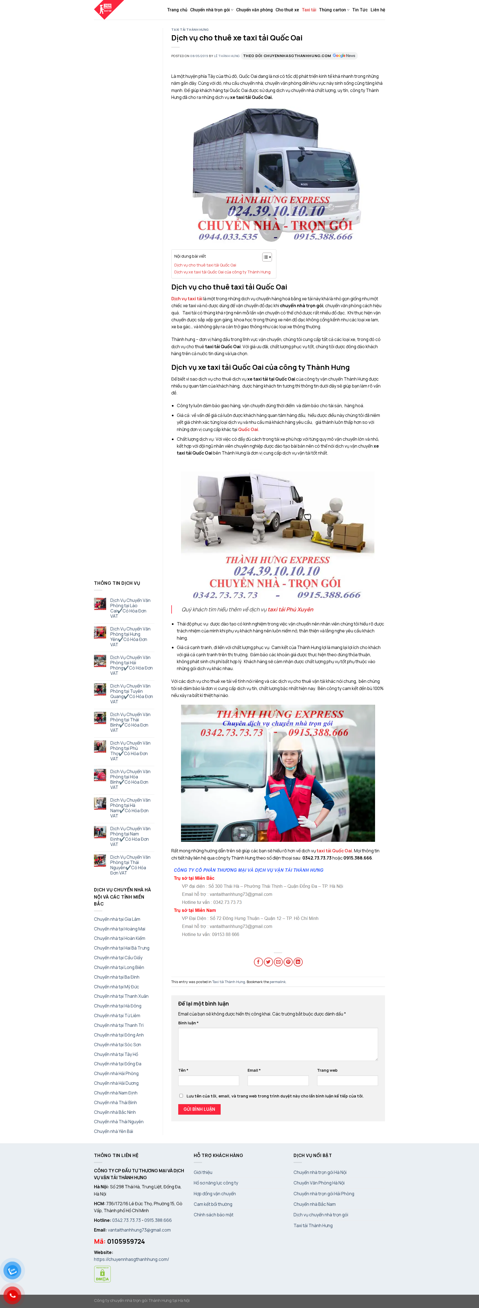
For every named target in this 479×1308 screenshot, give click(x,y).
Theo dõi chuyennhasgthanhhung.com (287, 55)
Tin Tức (360, 9)
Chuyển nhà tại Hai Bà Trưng (121, 948)
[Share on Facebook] (258, 962)
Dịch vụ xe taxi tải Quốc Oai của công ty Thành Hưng (222, 272)
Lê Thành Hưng (227, 56)
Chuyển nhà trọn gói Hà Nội (320, 1172)
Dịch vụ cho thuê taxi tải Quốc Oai (205, 265)
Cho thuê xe (287, 9)
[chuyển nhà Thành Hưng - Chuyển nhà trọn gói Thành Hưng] (109, 10)
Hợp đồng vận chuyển (215, 1194)
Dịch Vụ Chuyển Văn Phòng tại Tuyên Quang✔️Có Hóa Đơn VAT (131, 693)
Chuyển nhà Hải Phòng (116, 1073)
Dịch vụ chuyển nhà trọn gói (321, 1215)
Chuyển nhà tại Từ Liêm (117, 1015)
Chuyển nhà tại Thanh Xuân (121, 996)
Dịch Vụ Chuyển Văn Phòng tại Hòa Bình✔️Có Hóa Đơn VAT (130, 779)
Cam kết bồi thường (213, 1204)
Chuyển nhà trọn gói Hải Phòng (324, 1194)
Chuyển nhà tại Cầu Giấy (118, 958)
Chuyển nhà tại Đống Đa (117, 1064)
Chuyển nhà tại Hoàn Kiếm (119, 938)
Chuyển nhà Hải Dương (116, 1083)
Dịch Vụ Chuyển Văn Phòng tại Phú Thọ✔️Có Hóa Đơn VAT (130, 750)
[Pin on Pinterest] (288, 962)
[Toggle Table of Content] (264, 257)
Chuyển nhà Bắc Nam (315, 1204)
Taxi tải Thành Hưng (190, 29)
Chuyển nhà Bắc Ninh (115, 1112)
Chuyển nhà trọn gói (210, 9)
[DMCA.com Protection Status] (102, 1274)
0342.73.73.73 (126, 1220)
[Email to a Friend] (278, 962)
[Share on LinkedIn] (298, 962)
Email (254, 1070)
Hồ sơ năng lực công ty (216, 1183)
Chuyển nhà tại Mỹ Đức (116, 987)
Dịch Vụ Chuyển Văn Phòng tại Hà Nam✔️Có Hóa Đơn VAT (130, 808)
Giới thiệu (203, 1172)
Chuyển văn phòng (254, 9)
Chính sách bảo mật (213, 1215)
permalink (278, 981)
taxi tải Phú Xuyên (290, 609)
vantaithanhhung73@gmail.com (139, 1230)
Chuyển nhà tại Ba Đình (116, 977)
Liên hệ (378, 9)
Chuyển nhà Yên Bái (113, 1131)
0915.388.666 (158, 1220)
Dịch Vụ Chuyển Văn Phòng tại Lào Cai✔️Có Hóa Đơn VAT (130, 608)
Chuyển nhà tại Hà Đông (117, 1006)
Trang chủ (177, 9)
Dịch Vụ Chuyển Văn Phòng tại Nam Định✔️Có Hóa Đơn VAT (130, 836)
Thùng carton (332, 9)
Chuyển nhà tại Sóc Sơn (117, 1045)
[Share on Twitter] (268, 962)
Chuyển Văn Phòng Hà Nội (319, 1183)
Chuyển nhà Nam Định (115, 1093)
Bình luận (188, 1022)
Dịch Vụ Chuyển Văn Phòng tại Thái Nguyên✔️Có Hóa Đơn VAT (130, 865)
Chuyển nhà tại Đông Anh (119, 1035)
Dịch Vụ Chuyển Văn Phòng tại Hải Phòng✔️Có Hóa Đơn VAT (131, 665)
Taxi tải (309, 9)
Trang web (327, 1070)
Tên (183, 1070)
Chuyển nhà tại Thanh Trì (119, 1025)
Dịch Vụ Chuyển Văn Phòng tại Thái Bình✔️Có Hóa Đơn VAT (130, 722)
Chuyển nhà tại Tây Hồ (116, 1054)
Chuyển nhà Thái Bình (115, 1102)
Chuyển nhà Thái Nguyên (119, 1122)
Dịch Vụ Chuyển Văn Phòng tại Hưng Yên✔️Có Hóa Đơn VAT (130, 636)
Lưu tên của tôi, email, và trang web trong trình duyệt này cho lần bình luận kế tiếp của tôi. (275, 1096)
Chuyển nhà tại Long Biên (119, 967)
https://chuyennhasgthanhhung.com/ (131, 1259)
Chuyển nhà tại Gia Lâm (117, 919)
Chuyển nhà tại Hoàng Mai (119, 929)
